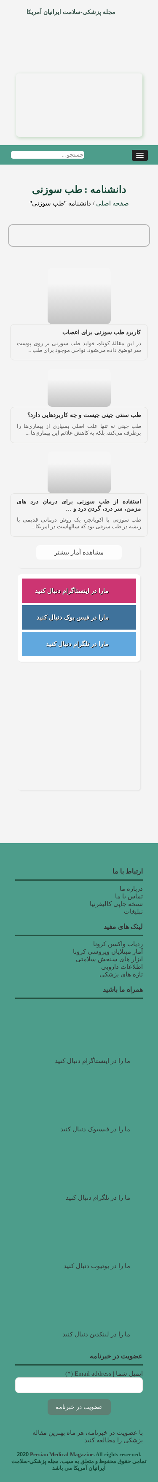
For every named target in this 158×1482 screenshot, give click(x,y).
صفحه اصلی (112, 203)
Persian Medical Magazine (62, 1454)
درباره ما (131, 888)
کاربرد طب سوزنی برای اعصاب (101, 332)
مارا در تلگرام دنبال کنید (77, 644)
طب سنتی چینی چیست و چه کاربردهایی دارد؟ (84, 415)
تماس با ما (129, 896)
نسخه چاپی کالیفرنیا (116, 904)
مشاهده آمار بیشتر (79, 552)
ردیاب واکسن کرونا (118, 944)
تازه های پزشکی (121, 974)
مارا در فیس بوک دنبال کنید (73, 617)
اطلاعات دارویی (122, 966)
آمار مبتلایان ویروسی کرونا (108, 951)
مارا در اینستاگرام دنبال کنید (72, 590)
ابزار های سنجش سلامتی (109, 959)
